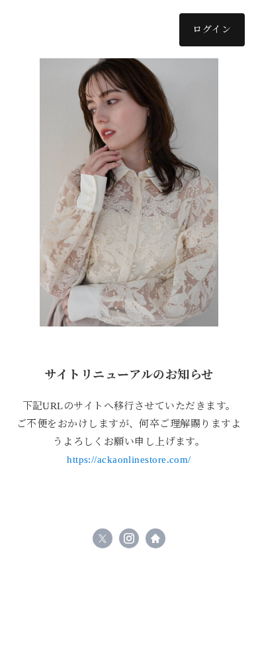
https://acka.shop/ (155, 538)
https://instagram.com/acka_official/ (129, 538)
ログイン (212, 29)
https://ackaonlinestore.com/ (129, 459)
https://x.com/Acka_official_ (102, 538)
